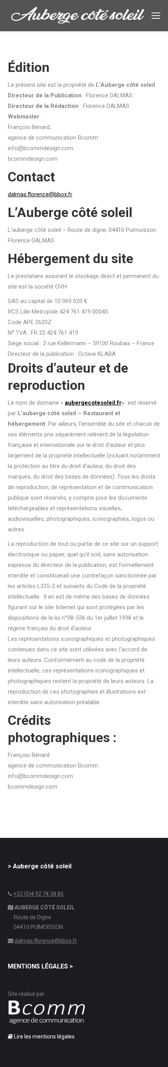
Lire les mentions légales (44, 1036)
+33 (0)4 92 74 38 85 (38, 894)
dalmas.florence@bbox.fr (40, 194)
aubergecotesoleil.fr (93, 402)
